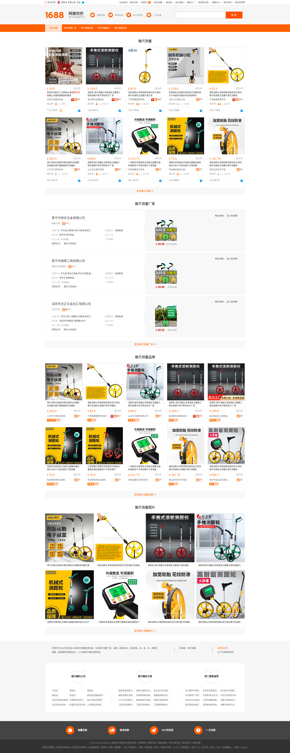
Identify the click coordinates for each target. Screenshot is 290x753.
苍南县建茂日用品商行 (137, 169)
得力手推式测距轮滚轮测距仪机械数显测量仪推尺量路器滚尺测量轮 (63, 164)
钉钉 (218, 747)
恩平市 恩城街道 (66, 278)
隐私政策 (162, 743)
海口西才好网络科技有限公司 (233, 691)
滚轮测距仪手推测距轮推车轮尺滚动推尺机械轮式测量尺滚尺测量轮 (225, 94)
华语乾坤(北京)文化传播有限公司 (217, 695)
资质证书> (56, 243)
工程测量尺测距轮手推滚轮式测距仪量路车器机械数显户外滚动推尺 (104, 468)
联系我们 (187, 743)
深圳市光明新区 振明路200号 (72, 321)
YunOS (176, 747)
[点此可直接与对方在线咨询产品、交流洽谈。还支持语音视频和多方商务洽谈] (79, 110)
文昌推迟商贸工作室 (78, 700)
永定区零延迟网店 (60, 700)
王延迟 (55, 691)
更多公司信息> (70, 243)
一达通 (235, 747)
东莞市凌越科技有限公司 (56, 99)
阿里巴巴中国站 (79, 747)
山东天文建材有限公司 (97, 169)
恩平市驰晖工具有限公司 (68, 260)
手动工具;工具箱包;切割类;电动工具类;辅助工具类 (77, 316)
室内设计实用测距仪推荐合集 (167, 691)
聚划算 (118, 747)
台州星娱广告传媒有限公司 (197, 695)
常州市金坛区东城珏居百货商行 (220, 480)
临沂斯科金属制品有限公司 (97, 99)
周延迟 (55, 695)
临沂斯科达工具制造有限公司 (220, 416)
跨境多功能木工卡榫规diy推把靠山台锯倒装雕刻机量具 (63, 94)
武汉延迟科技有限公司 (62, 705)
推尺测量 (192, 648)
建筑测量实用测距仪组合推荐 (131, 695)
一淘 (125, 747)
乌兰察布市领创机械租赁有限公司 (200, 691)
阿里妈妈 (148, 747)
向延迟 (72, 695)
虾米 (157, 747)
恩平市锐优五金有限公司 (68, 217)
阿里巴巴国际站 (63, 747)
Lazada (243, 747)
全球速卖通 (93, 747)
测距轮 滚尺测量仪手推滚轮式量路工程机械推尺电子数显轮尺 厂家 (225, 404)
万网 (193, 747)
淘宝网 (104, 747)
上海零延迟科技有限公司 (98, 705)
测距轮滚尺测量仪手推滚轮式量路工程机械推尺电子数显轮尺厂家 (104, 164)
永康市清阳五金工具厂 (230, 705)
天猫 (111, 747)
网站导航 (197, 743)
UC (198, 747)
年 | (67, 223)
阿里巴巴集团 (48, 747)
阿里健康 (226, 747)
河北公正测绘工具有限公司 (178, 99)
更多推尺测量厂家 (143, 344)
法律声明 (142, 743)
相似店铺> (220, 216)
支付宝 (205, 747)
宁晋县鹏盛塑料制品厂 (137, 99)
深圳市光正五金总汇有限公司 (71, 303)
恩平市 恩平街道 (66, 235)
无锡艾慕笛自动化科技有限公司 (234, 700)
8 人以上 (65, 239)
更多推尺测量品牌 (143, 494)
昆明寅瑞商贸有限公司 (213, 705)
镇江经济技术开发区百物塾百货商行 (218, 169)
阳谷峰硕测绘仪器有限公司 (178, 169)
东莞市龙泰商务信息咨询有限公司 (218, 691)
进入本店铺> (232, 216)
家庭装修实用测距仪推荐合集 (149, 700)
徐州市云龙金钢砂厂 (194, 700)
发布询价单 (223, 648)
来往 (212, 747)
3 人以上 (65, 325)
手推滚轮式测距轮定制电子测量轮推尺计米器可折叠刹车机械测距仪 (185, 94)
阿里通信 (185, 747)
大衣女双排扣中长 (228, 695)
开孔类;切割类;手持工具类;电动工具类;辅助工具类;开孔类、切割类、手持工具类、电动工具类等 (77, 230)
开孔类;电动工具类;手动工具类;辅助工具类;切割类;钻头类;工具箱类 (77, 273)
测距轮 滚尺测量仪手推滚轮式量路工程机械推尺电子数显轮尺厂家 (104, 94)
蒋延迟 (72, 691)
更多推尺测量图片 (143, 630)
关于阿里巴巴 (174, 743)
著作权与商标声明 (128, 743)
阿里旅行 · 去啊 (135, 747)
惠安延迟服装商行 (95, 695)
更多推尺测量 (144, 191)
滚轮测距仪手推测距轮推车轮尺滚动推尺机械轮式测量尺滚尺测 (144, 94)
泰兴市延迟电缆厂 (95, 700)
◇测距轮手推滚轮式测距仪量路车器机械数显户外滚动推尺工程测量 (144, 164)
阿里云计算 (166, 747)
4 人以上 (65, 282)
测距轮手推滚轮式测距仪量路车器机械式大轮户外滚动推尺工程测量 (185, 164)
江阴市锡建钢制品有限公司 (215, 700)
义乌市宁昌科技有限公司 (56, 169)
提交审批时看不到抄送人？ (197, 705)
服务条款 (152, 743)
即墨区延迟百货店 (77, 705)
